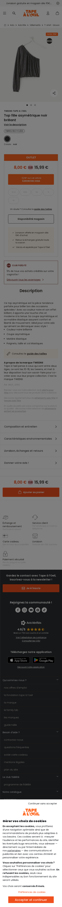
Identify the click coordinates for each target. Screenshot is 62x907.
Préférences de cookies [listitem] (31, 892)
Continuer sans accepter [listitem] (42, 803)
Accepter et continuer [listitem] (31, 900)
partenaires (14, 850)
